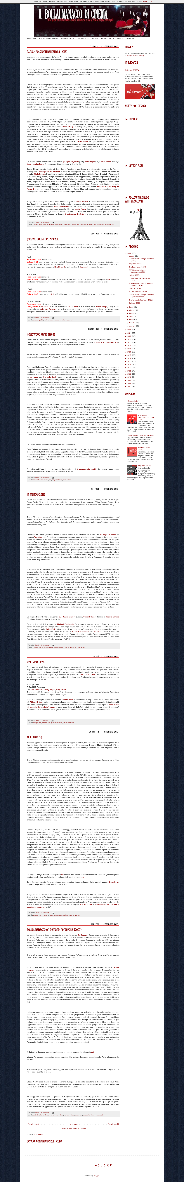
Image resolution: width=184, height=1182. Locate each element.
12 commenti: (45, 913)
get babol (59, 722)
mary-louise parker (70, 224)
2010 (129, 377)
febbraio (132, 323)
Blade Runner (39, 174)
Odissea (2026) (132, 70)
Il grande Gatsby (50, 377)
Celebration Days (67, 38)
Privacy (120, 38)
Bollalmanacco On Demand (88, 38)
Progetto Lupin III (107, 38)
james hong (42, 224)
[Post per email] (52, 222)
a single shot (37, 722)
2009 (129, 380)
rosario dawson (69, 647)
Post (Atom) (38, 1134)
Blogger (96, 1176)
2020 (129, 346)
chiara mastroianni (57, 1115)
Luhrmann (34, 377)
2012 (129, 371)
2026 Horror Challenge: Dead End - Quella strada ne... (141, 296)
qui (64, 162)
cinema (35, 224)
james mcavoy (58, 647)
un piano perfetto (53, 320)
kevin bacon (59, 224)
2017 (129, 355)
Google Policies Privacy (135, 56)
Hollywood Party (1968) (41, 334)
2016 (129, 358)
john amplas (58, 915)
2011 (129, 374)
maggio (132, 313)
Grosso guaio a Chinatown (49, 172)
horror (51, 915)
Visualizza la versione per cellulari (73, 1128)
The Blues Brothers (109, 342)
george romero (43, 915)
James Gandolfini (87, 675)
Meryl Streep (68, 127)
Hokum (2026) (134, 275)
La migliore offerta (108, 535)
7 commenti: (45, 720)
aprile (131, 316)
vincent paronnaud (97, 1115)
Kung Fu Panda (104, 187)
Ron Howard (59, 267)
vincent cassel (79, 647)
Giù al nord (73, 307)
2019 (129, 349)
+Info (145, 1)
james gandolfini (68, 722)
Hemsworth (84, 267)
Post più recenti (33, 1124)
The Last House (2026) (137, 267)
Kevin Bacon (106, 162)
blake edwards (38, 480)
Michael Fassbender (65, 624)
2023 (129, 336)
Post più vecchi (113, 1124)
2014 (129, 365)
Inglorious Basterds (48, 309)
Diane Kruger (101, 307)
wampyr (77, 915)
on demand (78, 1115)
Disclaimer (130, 38)
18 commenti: (45, 222)
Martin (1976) (34, 737)
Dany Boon (43, 307)
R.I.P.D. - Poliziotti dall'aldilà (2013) (47, 52)
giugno (132, 310)
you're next (69, 320)
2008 (129, 383)
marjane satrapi (69, 1115)
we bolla (62, 320)
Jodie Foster (80, 209)
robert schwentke (98, 224)
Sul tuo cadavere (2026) (138, 292)
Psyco (97, 342)
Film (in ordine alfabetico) (48, 38)
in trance (50, 647)
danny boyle (43, 647)
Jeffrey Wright (49, 690)
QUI (108, 279)
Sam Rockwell (36, 690)
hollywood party (57, 480)
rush (45, 320)
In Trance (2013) (36, 494)
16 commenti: (45, 1112)
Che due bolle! (133, 401)
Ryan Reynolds (72, 162)
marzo (131, 320)
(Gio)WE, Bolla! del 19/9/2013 (43, 239)
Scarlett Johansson (80, 632)
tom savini (70, 915)
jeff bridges (50, 224)
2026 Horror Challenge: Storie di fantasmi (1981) (141, 284)
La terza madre (82, 142)
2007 (129, 387)
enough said (52, 722)
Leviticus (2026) (135, 288)
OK (151, 1)
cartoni (35, 1115)
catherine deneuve (44, 1115)
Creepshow (113, 882)
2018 (129, 352)
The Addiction (86, 904)
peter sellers (67, 480)
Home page (31, 38)
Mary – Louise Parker (36, 164)
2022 (129, 339)
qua (82, 877)
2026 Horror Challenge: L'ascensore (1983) (137, 271)
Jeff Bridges (90, 162)
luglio (131, 307)
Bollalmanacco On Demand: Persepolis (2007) (54, 930)
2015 (129, 361)
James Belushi (82, 202)
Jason (110, 705)
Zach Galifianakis (61, 207)
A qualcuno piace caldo (87, 469)
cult (50, 480)
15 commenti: (45, 317)
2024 (129, 333)
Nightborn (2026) (135, 264)
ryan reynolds (109, 224)
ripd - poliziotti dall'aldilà (84, 224)
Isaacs (52, 707)
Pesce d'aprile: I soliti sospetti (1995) (141, 435)
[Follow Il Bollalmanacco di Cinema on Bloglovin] (140, 240)
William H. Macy (36, 702)
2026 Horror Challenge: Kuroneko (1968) (146, 417)
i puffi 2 (41, 320)
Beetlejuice (81, 214)
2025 (129, 330)
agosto (132, 256)
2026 (129, 253)
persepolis (86, 1115)
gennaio (132, 326)
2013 (129, 368)
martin (65, 915)
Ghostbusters (70, 214)
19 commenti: (45, 477)
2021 (129, 342)
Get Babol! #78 (35, 662)
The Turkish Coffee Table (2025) (141, 300)
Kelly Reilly (61, 690)
